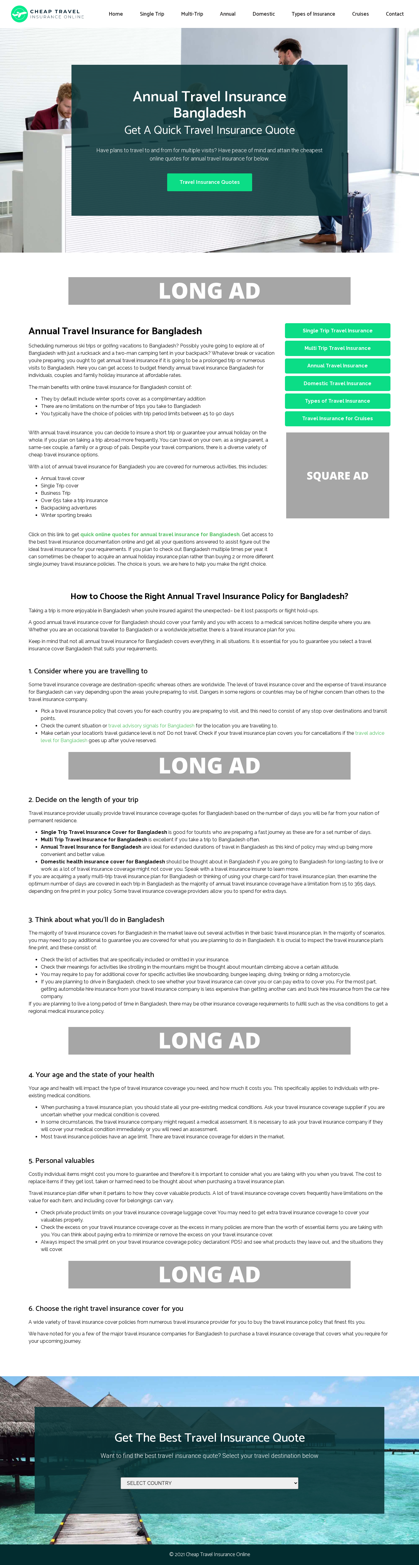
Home (116, 14)
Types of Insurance (313, 14)
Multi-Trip (192, 14)
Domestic (263, 14)
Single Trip (152, 14)
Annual (228, 14)
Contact (395, 14)
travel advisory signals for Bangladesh (151, 726)
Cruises (360, 14)
